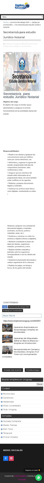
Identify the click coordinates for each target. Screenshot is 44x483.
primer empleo (10, 437)
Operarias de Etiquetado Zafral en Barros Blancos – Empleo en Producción (26, 340)
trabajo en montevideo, (22, 46)
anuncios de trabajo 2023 (19, 22)
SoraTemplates (20, 476)
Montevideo (9, 394)
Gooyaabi (22, 479)
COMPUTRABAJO (10, 303)
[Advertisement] (22, 134)
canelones (8, 398)
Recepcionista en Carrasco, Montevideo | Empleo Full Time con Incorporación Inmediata (21, 353)
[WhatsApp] (38, 477)
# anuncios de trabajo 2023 (19, 307)
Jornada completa (12, 421)
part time (8, 429)
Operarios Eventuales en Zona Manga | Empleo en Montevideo (26, 329)
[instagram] (11, 458)
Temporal (7, 433)
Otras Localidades (12, 406)
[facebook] (5, 458)
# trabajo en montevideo (12, 310)
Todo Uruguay (10, 410)
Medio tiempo (10, 425)
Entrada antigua (32, 370)
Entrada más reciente (12, 370)
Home (5, 22)
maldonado (8, 402)
